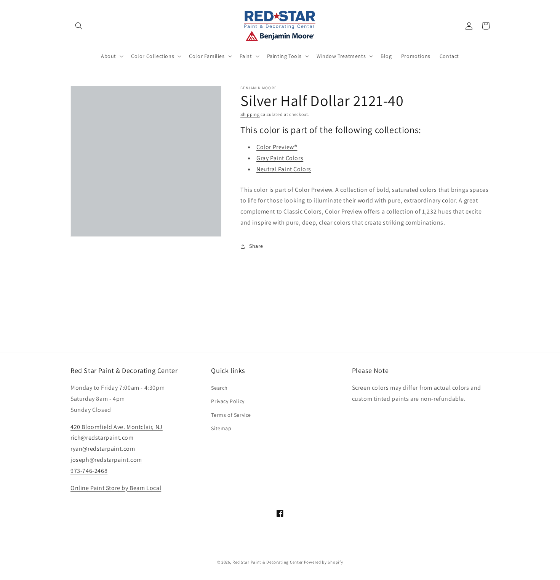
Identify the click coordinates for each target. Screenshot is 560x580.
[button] (78, 26)
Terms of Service (231, 414)
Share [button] (256, 246)
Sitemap (221, 428)
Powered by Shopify (323, 562)
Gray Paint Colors (279, 158)
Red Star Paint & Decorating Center (267, 562)
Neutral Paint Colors (283, 169)
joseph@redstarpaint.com (106, 460)
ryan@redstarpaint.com (102, 449)
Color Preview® (276, 147)
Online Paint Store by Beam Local (115, 488)
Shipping (250, 114)
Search (219, 387)
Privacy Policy (227, 401)
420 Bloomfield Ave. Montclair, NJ (116, 427)
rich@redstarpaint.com (102, 438)
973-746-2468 (88, 471)
